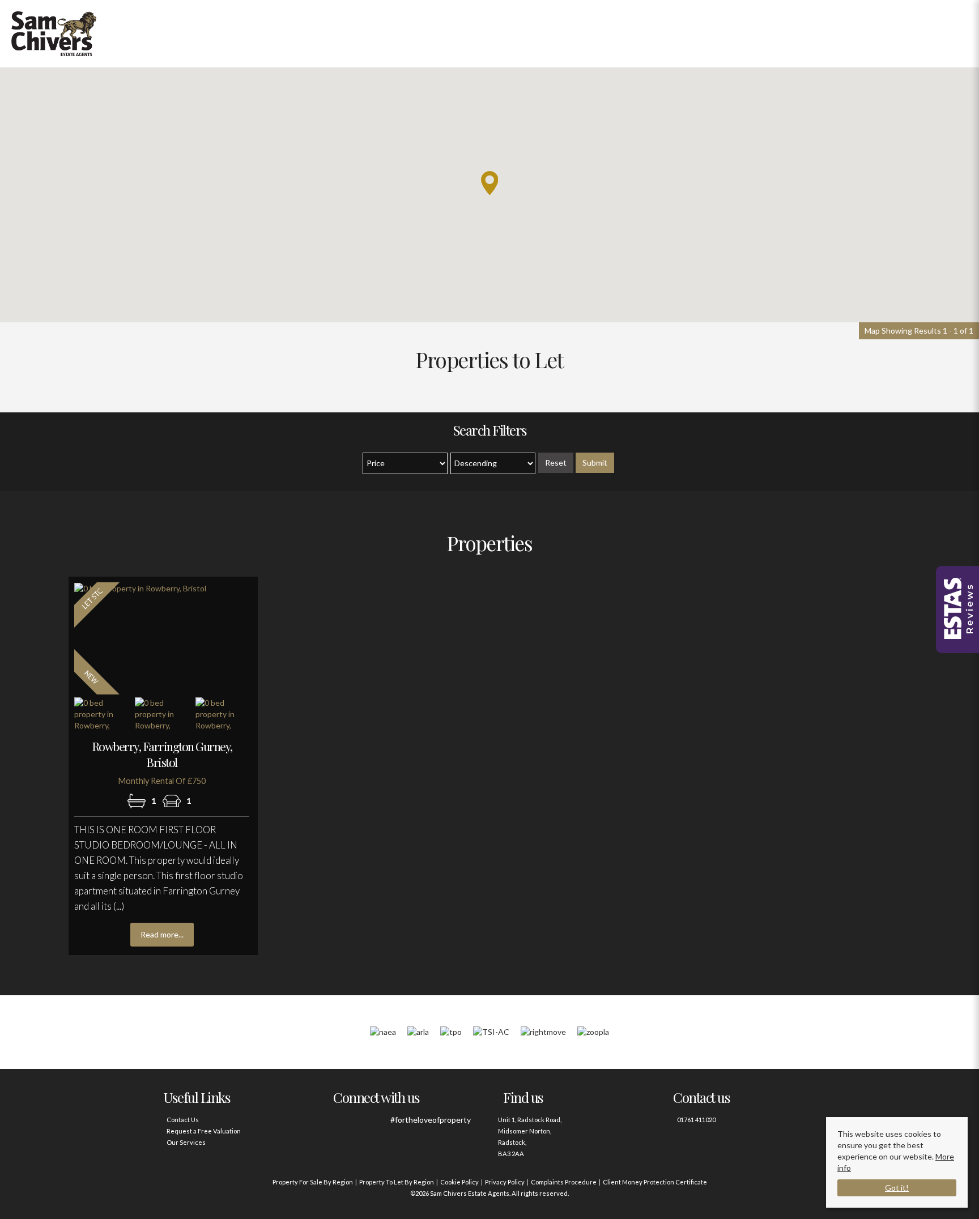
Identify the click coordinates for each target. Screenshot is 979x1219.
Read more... (162, 934)
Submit (594, 462)
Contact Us (183, 1119)
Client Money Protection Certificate (655, 1182)
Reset (556, 462)
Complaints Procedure (564, 1182)
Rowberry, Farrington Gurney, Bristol (162, 754)
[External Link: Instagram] (374, 1125)
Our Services (186, 1142)
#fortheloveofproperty (430, 1119)
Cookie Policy (459, 1182)
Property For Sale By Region (313, 1182)
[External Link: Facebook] (343, 1125)
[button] (489, 183)
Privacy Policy (505, 1182)
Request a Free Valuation (204, 1131)
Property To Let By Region (396, 1182)
